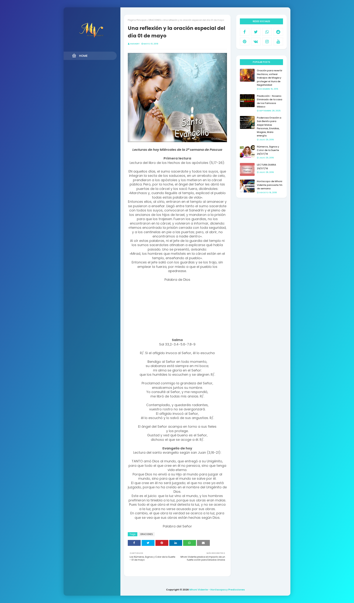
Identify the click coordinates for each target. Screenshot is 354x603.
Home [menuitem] (83, 56)
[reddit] (278, 32)
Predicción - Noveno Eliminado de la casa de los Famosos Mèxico (269, 101)
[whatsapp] (267, 32)
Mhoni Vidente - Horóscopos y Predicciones (217, 589)
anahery (135, 43)
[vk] (256, 41)
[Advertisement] (177, 312)
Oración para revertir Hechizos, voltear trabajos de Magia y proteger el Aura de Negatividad (269, 78)
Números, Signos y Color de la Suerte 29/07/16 (268, 150)
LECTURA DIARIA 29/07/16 (266, 166)
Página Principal (137, 20)
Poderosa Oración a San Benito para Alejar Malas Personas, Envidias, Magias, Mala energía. (269, 127)
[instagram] (267, 41)
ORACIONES (154, 20)
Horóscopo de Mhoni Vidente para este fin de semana (269, 185)
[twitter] (256, 32)
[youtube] (278, 41)
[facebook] (244, 32)
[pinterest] (244, 41)
